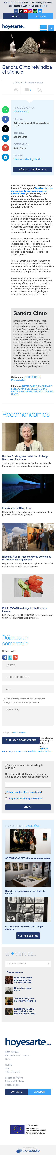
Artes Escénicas (12, 1071)
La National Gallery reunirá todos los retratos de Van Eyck (25, 1011)
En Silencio (45, 386)
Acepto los (15, 733)
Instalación (18, 379)
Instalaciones (20, 111)
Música (8, 1064)
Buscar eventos (15, 972)
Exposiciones (32, 377)
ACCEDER (41, 16)
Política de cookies (14, 1077)
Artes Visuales (12, 1051)
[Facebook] (4, 657)
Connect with (8, 651)
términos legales (19, 733)
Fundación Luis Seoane (25, 388)
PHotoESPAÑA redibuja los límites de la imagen (24, 609)
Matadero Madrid (22, 159)
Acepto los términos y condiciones (26, 798)
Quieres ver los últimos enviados (23, 792)
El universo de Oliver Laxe (17, 508)
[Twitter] (10, 657)
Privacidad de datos (14, 1081)
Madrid (37, 159)
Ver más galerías (28, 935)
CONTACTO (15, 16)
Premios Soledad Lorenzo (17, 1055)
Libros (8, 1058)
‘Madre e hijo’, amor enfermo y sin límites (25, 999)
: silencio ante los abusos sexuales (23, 979)
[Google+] (15, 657)
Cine (7, 1068)
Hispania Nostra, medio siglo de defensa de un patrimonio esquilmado (26, 558)
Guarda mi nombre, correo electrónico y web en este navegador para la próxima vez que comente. (24, 701)
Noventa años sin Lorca (23, 989)
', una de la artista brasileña (32, 191)
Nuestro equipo (12, 1084)
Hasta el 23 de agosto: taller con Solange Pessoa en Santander (25, 458)
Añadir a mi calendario (32, 169)
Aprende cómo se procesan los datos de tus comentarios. (26, 750)
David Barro (29, 386)
